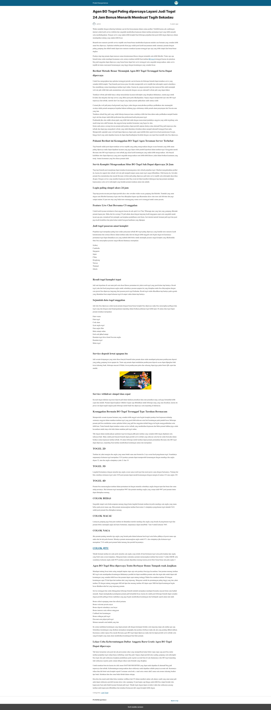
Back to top (174, 701)
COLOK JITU (101, 548)
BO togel (152, 59)
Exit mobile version (135, 707)
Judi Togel (104, 693)
